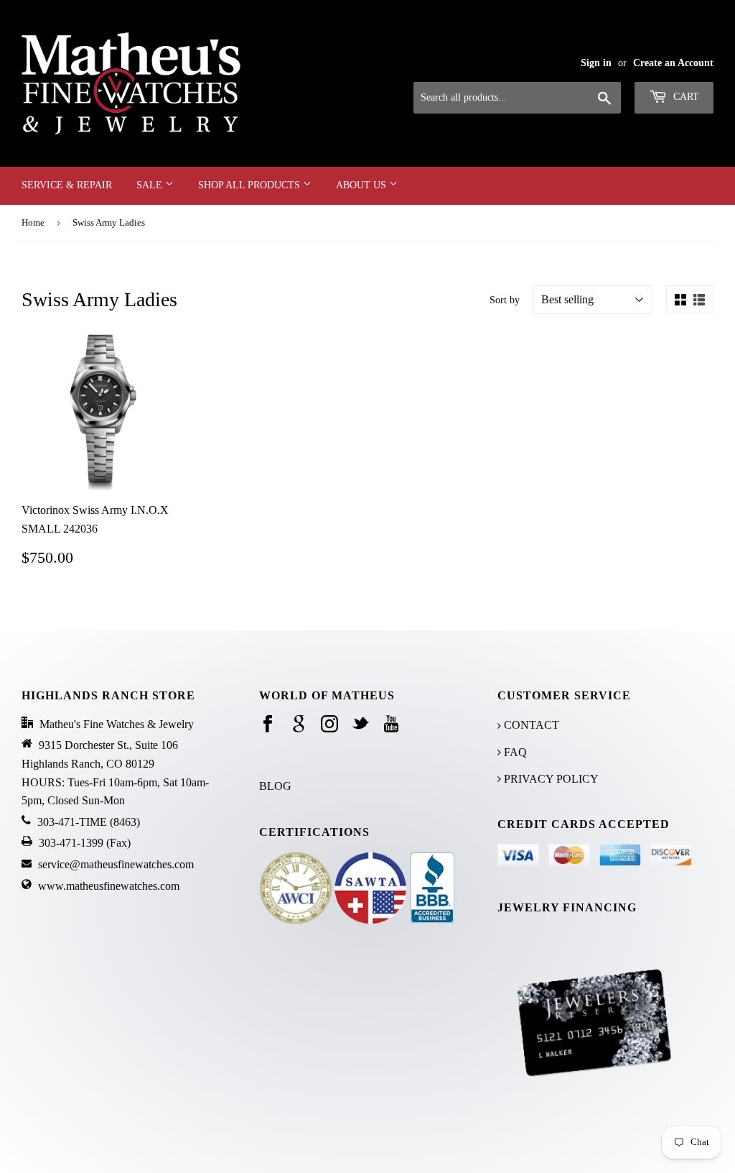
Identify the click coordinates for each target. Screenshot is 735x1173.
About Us (362, 185)
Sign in (596, 63)
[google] (298, 725)
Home (33, 222)
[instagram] (329, 725)
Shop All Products (250, 185)
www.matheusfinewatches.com (108, 886)
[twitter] (360, 725)
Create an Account (673, 63)
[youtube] (391, 725)
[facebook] (267, 725)
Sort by (505, 300)
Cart (684, 96)
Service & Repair (67, 185)
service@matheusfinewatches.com (116, 864)
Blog (275, 786)
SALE (150, 185)
